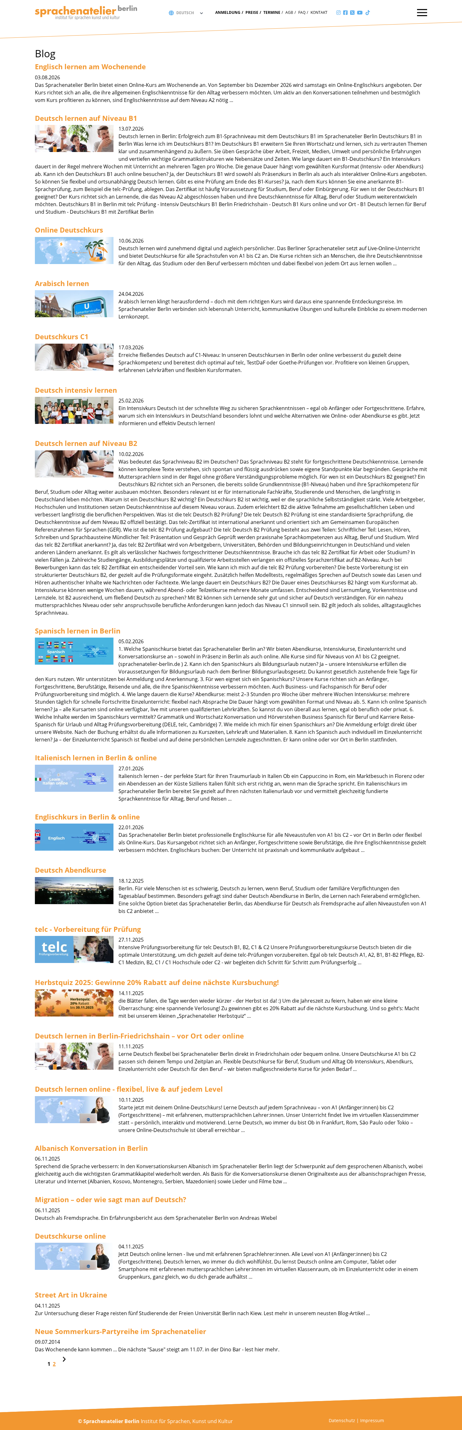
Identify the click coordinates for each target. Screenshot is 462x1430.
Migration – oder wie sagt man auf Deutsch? (110, 1199)
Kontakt (319, 12)
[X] (352, 12)
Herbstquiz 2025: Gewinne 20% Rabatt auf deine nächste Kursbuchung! (157, 982)
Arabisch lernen (62, 283)
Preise (251, 12)
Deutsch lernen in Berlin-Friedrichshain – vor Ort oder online (139, 1035)
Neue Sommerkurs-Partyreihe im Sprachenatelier (120, 1331)
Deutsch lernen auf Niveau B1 (86, 118)
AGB (289, 12)
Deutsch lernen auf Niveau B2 (86, 443)
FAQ (301, 12)
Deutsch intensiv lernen (76, 390)
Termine (271, 12)
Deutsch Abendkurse (70, 870)
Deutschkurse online (70, 1236)
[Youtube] (360, 12)
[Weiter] (64, 1360)
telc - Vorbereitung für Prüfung (88, 929)
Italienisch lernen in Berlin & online (96, 757)
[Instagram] (338, 12)
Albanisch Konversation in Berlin (91, 1148)
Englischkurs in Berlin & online (87, 816)
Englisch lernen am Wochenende (90, 66)
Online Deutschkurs (69, 229)
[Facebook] (345, 12)
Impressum (372, 1420)
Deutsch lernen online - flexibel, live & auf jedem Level (129, 1089)
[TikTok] (367, 12)
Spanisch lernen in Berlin (77, 630)
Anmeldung (227, 12)
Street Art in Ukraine (71, 1294)
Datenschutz (342, 1420)
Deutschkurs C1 (62, 336)
